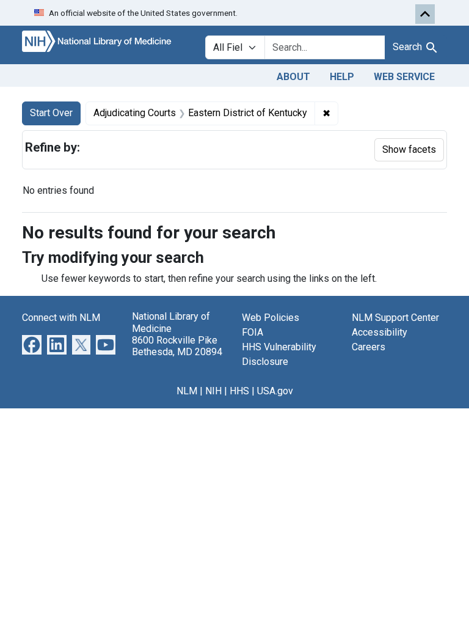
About (293, 77)
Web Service (404, 77)
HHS (239, 391)
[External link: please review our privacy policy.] (32, 344)
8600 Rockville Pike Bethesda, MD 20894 (177, 346)
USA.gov (275, 391)
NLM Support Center (395, 317)
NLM (186, 391)
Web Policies (270, 317)
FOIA (252, 332)
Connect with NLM (61, 317)
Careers (368, 347)
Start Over (51, 113)
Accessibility (379, 332)
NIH (213, 391)
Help (342, 77)
